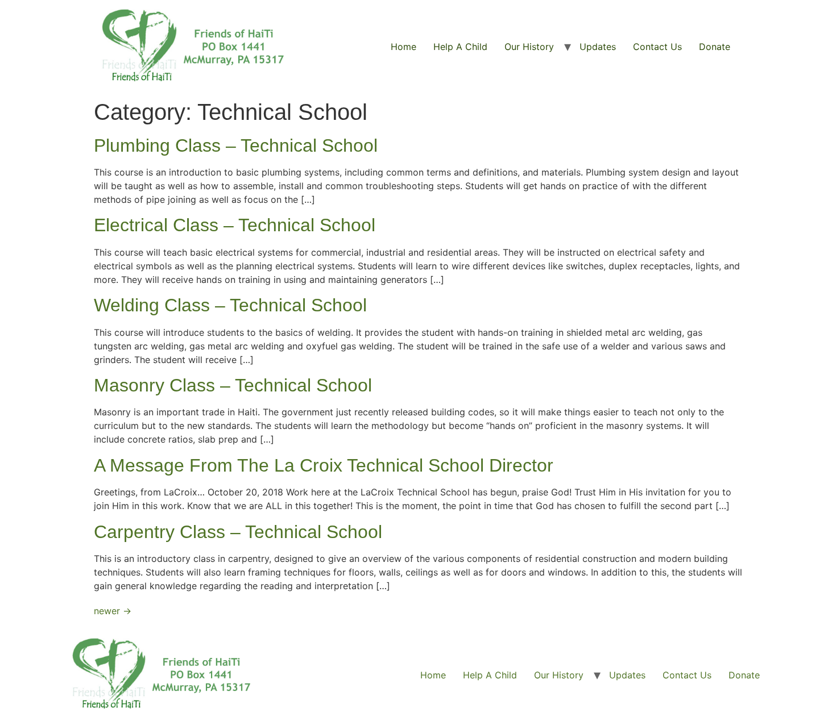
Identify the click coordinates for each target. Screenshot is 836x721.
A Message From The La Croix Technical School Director (323, 465)
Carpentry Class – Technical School (238, 532)
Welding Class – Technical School (230, 305)
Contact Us (657, 46)
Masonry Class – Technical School (233, 385)
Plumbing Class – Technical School (236, 145)
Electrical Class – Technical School (234, 225)
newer (112, 610)
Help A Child (460, 46)
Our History (529, 46)
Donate (714, 46)
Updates (598, 46)
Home (403, 46)
